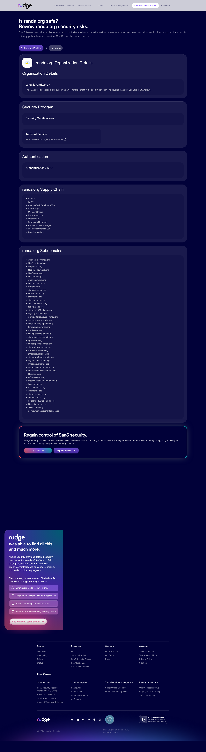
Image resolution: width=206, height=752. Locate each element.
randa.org (56, 48)
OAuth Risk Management (116, 691)
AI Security (76, 699)
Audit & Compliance (46, 694)
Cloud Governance (79, 695)
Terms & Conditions (148, 655)
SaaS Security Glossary (81, 659)
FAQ (73, 651)
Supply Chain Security (115, 688)
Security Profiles (78, 655)
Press (107, 659)
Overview (41, 651)
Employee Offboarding (149, 691)
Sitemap (143, 663)
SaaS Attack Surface (46, 698)
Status (40, 663)
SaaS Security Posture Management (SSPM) (47, 689)
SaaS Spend (77, 691)
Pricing (40, 659)
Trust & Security (146, 651)
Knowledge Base (78, 663)
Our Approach (111, 651)
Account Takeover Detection (50, 702)
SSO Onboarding (147, 695)
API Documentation (80, 666)
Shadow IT (76, 688)
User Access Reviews (149, 688)
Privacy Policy (145, 659)
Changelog (42, 655)
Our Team (109, 655)
